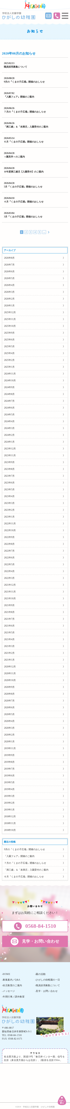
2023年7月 (9, 476)
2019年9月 (9, 755)
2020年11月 (10, 673)
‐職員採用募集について (47, 985)
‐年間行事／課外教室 (13, 996)
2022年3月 (9, 578)
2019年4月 (9, 789)
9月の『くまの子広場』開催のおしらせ (24, 81)
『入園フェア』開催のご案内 (19, 96)
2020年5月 (9, 714)
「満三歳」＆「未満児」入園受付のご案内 (26, 126)
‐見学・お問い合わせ (46, 991)
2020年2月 (9, 734)
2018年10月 (10, 830)
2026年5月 (9, 278)
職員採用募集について (15, 66)
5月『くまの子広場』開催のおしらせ (23, 186)
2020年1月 (9, 741)
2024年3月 (9, 428)
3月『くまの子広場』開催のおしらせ (23, 216)
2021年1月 (9, 659)
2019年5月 (9, 782)
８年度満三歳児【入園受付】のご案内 (24, 171)
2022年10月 (10, 530)
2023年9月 (9, 462)
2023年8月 (9, 469)
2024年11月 (10, 373)
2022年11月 (10, 523)
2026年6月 (9, 271)
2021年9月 (9, 605)
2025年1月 (9, 367)
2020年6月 (9, 707)
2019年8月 (9, 762)
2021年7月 (9, 619)
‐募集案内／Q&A (11, 979)
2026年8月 (9, 258)
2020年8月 (9, 693)
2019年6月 (9, 775)
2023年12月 (10, 448)
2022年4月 (9, 571)
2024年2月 (9, 435)
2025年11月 (10, 319)
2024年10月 (10, 380)
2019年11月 (10, 748)
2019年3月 (9, 796)
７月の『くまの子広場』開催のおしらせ (25, 111)
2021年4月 (9, 639)
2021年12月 (10, 584)
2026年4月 (9, 285)
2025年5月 (9, 346)
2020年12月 (10, 666)
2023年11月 (10, 455)
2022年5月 (9, 564)
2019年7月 (9, 768)
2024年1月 (9, 441)
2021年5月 (9, 632)
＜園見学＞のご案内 (14, 156)
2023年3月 (9, 503)
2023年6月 (9, 482)
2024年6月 (9, 407)
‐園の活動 (40, 974)
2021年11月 (10, 591)
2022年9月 (9, 537)
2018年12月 (10, 816)
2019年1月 (9, 809)
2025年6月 (9, 339)
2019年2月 (9, 802)
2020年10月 (10, 680)
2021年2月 (9, 653)
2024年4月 (9, 421)
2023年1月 (9, 516)
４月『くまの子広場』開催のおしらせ (24, 201)
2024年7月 (9, 401)
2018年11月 (10, 823)
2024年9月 (9, 387)
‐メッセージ (8, 991)
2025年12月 (10, 312)
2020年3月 (9, 728)
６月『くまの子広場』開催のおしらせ (24, 141)
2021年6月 (9, 625)
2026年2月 (9, 298)
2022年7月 (9, 550)
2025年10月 (10, 326)
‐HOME (6, 974)
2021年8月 (9, 612)
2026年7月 (9, 264)
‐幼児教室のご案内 (12, 985)
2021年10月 (10, 598)
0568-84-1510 (15, 1035)
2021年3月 (9, 646)
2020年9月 (9, 687)
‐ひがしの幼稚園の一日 (47, 979)
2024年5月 (9, 414)
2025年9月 (9, 332)
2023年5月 (9, 489)
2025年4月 (9, 353)
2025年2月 (9, 360)
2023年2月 (9, 510)
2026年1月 (9, 305)
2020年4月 (9, 721)
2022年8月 (9, 544)
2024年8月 (9, 394)
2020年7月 (9, 700)
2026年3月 (9, 292)
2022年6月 (9, 557)
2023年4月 (9, 496)
